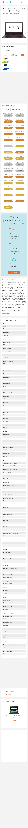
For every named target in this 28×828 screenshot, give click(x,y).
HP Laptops (8, 694)
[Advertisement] (14, 87)
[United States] (21, 2)
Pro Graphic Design (8, 131)
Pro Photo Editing (8, 199)
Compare (14, 722)
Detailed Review (16, 109)
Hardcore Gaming (8, 119)
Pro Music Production (8, 137)
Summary (7, 109)
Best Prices (7, 50)
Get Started (14, 272)
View (22, 55)
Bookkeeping (20, 137)
